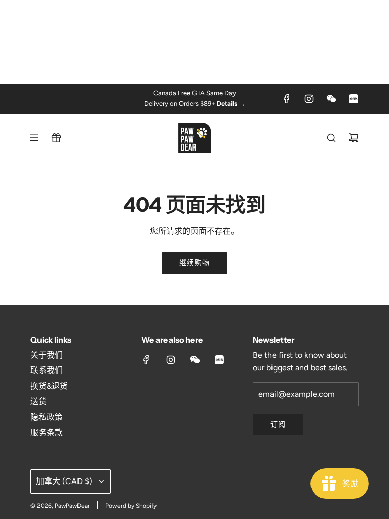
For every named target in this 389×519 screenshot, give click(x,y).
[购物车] (353, 138)
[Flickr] (331, 99)
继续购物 (194, 262)
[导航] (34, 138)
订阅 (278, 424)
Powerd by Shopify (131, 505)
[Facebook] (287, 99)
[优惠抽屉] (56, 138)
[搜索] (331, 138)
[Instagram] (309, 99)
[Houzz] (353, 99)
